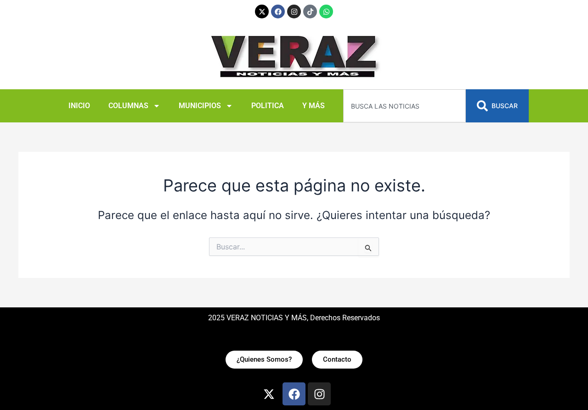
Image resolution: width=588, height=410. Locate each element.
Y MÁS (313, 105)
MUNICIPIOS (200, 105)
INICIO (79, 105)
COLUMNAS (128, 105)
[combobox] (404, 105)
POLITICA (267, 105)
